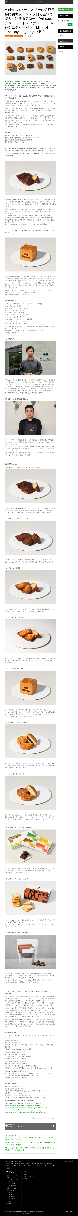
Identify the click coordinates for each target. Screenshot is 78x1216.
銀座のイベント (11, 1203)
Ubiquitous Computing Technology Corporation (22, 1211)
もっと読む (61, 36)
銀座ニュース (18, 36)
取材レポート (10, 1177)
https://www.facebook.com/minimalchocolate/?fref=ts (28, 1112)
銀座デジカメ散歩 (12, 1188)
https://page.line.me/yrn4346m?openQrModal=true (24, 1105)
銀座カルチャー (13, 1192)
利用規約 (24, 1174)
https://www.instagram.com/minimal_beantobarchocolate (29, 1108)
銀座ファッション (14, 1196)
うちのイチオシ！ (14, 1179)
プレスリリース (48, 1118)
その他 (11, 1181)
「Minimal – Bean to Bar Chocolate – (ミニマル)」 (21, 83)
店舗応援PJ (12, 1186)
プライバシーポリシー (28, 1176)
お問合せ (24, 1178)
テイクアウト (13, 1183)
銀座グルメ (9, 36)
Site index (68, 1161)
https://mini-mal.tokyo (34, 1103)
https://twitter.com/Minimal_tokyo (17, 1110)
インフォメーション (12, 1175)
